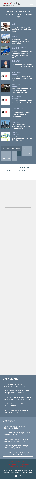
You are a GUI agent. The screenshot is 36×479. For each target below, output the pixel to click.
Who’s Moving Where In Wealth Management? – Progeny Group (14, 385)
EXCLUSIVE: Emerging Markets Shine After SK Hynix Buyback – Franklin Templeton (17, 398)
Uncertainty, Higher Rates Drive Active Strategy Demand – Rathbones (16, 392)
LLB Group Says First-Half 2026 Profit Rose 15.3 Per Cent (16, 405)
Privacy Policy (14, 467)
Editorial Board (11, 464)
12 (4, 158)
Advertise (24, 461)
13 (9, 158)
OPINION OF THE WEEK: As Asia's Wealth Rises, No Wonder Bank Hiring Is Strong (17, 453)
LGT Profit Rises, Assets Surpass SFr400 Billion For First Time (17, 434)
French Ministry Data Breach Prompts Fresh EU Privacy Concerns (16, 447)
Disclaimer (23, 467)
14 (14, 158)
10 (24, 153)
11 (29, 153)
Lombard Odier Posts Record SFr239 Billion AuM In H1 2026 (16, 427)
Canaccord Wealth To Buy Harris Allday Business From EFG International (16, 411)
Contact (17, 461)
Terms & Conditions (23, 464)
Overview (10, 461)
